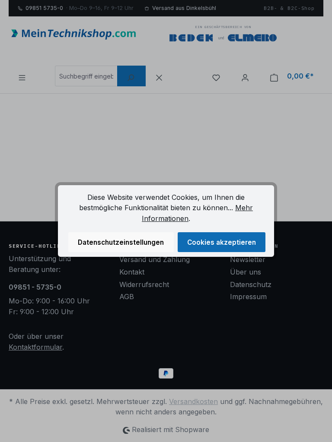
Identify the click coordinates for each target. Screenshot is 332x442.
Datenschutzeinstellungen (121, 242)
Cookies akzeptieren (221, 242)
